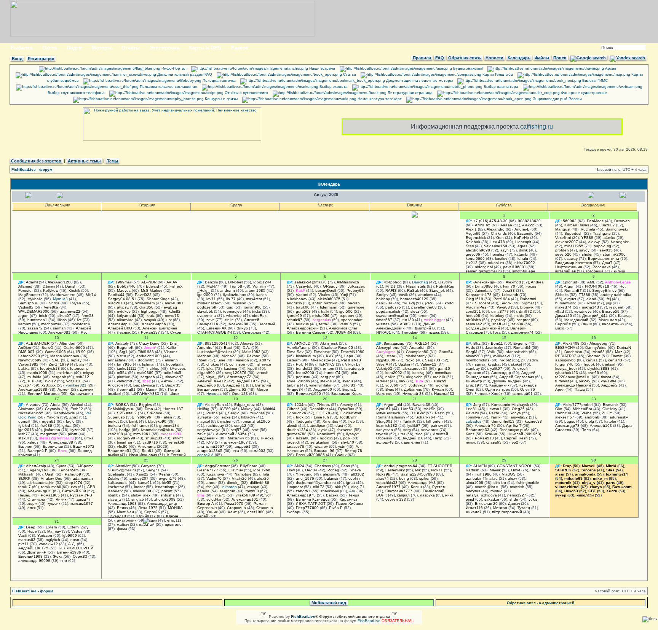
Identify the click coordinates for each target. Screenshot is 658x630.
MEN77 (212, 286)
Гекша (354, 495)
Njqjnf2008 (385, 360)
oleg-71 (357, 487)
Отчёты (130, 48)
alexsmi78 (331, 474)
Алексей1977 (388, 487)
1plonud (570, 282)
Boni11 (497, 343)
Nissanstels (416, 286)
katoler (610, 421)
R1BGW (417, 413)
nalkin (390, 377)
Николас (214, 393)
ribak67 (114, 495)
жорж (32, 503)
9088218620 (529, 221)
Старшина (236, 508)
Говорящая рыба (515, 430)
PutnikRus (445, 286)
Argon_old (393, 404)
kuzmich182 (386, 425)
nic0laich (473, 320)
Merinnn (204, 356)
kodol (449, 303)
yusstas (383, 324)
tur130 (408, 320)
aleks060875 (329, 299)
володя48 (385, 442)
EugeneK (125, 347)
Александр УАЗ (422, 482)
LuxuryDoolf (325, 290)
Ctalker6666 (74, 347)
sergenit (59, 377)
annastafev (118, 360)
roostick (293, 442)
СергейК (152, 512)
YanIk (495, 417)
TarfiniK (409, 421)
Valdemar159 (495, 246)
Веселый (267, 324)
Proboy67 (355, 290)
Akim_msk (329, 343)
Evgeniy (520, 343)
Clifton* (293, 409)
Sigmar (528, 303)
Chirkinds (499, 233)
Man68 (599, 352)
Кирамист (349, 499)
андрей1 (243, 446)
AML (591, 282)
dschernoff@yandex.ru (316, 482)
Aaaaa (506, 225)
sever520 (563, 254)
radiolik (439, 377)
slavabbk (205, 311)
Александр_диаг (162, 503)
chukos (212, 364)
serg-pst (328, 377)
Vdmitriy (259, 286)
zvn (74, 487)
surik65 (440, 381)
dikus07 (64, 315)
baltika (24, 368)
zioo (419, 434)
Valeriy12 (428, 364)
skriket (516, 364)
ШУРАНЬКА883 (145, 393)
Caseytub (304, 286)
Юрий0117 (146, 516)
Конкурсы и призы (221, 99)
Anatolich (417, 347)
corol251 (473, 311)
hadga (125, 430)
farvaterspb (354, 368)
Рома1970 (233, 503)
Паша (580, 389)
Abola (55, 404)
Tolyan (75, 303)
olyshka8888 (598, 368)
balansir (331, 478)
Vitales (324, 295)
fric (208, 487)
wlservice (234, 315)
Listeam (293, 360)
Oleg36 (518, 409)
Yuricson (44, 535)
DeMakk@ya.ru (121, 409)
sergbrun (227, 491)
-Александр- (484, 282)
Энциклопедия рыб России (557, 99)
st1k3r (23, 438)
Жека (57, 556)
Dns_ (174, 343)
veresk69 (176, 442)
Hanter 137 (173, 409)
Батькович (622, 487)
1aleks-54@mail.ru (310, 282)
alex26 (263, 478)
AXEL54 (422, 343)
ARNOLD (302, 343)
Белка (122, 508)
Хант (232, 512)
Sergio (234, 413)
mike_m (600, 478)
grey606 (473, 254)
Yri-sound (304, 474)
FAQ (439, 58)
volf (268, 495)
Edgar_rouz (244, 404)
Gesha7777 (207, 470)
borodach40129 (414, 299)
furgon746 (564, 364)
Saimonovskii (616, 229)
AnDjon (24, 347)
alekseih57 (564, 417)
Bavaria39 (421, 404)
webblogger (434, 320)
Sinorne (588, 470)
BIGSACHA (565, 347)
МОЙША (175, 508)
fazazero (345, 430)
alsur (560, 474)
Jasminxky (494, 347)
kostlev (501, 258)
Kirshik (74, 290)
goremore (356, 307)
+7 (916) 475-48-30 (490, 221)
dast (339, 425)
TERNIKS (326, 364)
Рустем (439, 487)
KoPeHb (521, 237)
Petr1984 (502, 299)
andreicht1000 (149, 356)
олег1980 (256, 512)
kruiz (151, 315)
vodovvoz (417, 385)
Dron (149, 409)
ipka (210, 368)
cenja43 (615, 360)
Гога (497, 332)
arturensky (619, 417)
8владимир (394, 343)
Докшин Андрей (507, 381)
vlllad (559, 311)
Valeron (242, 360)
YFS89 (587, 237)
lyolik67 (413, 425)
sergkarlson (320, 442)
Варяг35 (172, 385)
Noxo (410, 360)
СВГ (592, 491)
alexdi (292, 425)
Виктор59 (611, 311)
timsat (606, 377)
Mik (418, 470)
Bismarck (610, 404)
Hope (32, 531)
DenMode (595, 221)
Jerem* (150, 347)
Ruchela (588, 229)
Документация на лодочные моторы (419, 80)
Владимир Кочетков (573, 263)
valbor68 (124, 381)
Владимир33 (477, 430)
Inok (299, 417)
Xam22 (142, 474)
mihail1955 (573, 246)
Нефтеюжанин (568, 267)
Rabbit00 (563, 413)
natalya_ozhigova (481, 495)
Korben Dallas (576, 225)
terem (423, 315)
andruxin (294, 303)
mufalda (34, 377)
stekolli (326, 381)
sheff (496, 324)
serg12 (240, 425)
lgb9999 (69, 535)
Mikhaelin (26, 474)
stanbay (473, 368)
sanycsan (384, 430)
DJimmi (49, 286)
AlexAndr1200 (60, 282)
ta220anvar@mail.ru (573, 377)
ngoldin (326, 438)
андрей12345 (209, 451)
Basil (228, 347)
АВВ (91, 487)
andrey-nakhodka (616, 295)
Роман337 (150, 332)
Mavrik (495, 470)
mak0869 (145, 373)
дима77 (84, 499)
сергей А (205, 455)
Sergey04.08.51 (122, 299)
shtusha (168, 495)
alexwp (594, 242)
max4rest (254, 299)
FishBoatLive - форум (31, 169)
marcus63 (26, 540)
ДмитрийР (36, 552)
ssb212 (82, 377)
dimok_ (233, 482)
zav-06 (517, 324)
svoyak (150, 320)
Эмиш (586, 324)
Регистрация (41, 58)
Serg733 (432, 360)
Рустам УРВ (81, 495)
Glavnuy (235, 470)
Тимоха (267, 438)
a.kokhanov (297, 299)
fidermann (328, 307)
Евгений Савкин (310, 332)
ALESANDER (38, 343)
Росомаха (602, 267)
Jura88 (509, 290)
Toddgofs (304, 421)
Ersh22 (76, 409)
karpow (24, 324)
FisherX (176, 286)
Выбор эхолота (333, 86)
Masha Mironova (64, 356)
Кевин (416, 487)
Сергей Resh (516, 438)
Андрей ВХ (412, 438)
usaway (571, 258)
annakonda (585, 474)
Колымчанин (81, 393)
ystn (341, 446)
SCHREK (563, 470)
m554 (122, 373)
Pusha (212, 413)
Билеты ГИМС (594, 80)
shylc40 (347, 442)
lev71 (211, 299)
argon (23, 315)
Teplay (75, 360)
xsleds (32, 442)
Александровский (303, 328)
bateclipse (316, 425)
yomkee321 (76, 385)
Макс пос (384, 393)
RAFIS (391, 290)
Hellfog (203, 409)
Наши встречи (321, 68)
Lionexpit (523, 242)
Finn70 (509, 286)
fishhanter (140, 425)
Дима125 (563, 315)
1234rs (300, 404)
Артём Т (513, 425)
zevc (210, 320)
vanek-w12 (48, 544)
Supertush (573, 233)
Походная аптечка (218, 80)
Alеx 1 (471, 229)
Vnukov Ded (51, 478)
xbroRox (259, 315)
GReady (330, 286)
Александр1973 (301, 495)
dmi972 (525, 311)
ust (169, 320)
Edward (152, 286)
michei (225, 421)
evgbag (170, 307)
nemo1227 (516, 495)
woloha (442, 385)
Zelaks (113, 478)
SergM (471, 352)
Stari (470, 246)
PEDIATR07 (565, 356)
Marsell (589, 466)
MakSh (429, 409)
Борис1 (349, 389)
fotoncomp (79, 368)
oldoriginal (484, 267)
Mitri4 (611, 466)
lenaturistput (166, 487)
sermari (59, 328)
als (81, 364)
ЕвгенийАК (216, 328)
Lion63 (407, 409)
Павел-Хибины (349, 503)
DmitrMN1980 (352, 352)
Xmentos (330, 421)
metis (519, 315)
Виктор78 (353, 451)
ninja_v (589, 482)
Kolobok (473, 242)
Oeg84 (311, 470)
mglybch (53, 540)
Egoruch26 (296, 413)
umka (89, 438)
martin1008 (37, 373)
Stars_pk (437, 290)
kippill (252, 368)
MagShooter (29, 295)
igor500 (346, 311)
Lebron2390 (29, 356)
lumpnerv (295, 487)
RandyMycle (64, 413)
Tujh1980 (483, 474)
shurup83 (153, 438)
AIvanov (33, 404)
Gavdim (445, 282)
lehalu (522, 258)
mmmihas (443, 373)
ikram (591, 303)
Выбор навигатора (500, 86)
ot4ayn (253, 487)
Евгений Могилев (43, 393)
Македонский (576, 320)
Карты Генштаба (497, 74)
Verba (586, 413)
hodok (589, 364)
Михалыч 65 (239, 438)
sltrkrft (177, 438)
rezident (616, 307)
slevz (414, 311)
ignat (350, 482)
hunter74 (332, 373)
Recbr (494, 413)
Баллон (25, 446)
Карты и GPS (205, 48)
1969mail (123, 282)
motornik (563, 482)
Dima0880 (484, 286)
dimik (523, 250)
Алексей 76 (485, 425)
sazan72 (35, 328)
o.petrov (347, 315)
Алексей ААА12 (211, 381)
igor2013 (26, 430)
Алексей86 (238, 324)
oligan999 (206, 373)
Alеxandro (496, 229)
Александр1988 (32, 389)
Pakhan (253, 356)
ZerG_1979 (59, 364)
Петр (437, 438)
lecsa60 (303, 438)
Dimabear (322, 352)
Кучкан (438, 389)
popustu (303, 377)
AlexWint (123, 466)
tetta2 (324, 324)
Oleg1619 (474, 299)
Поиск (559, 58)
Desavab (622, 221)
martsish (517, 487)
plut (354, 373)
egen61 (49, 421)
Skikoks (562, 295)
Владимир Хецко (347, 393)
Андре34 (295, 389)
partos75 (393, 307)
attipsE (123, 307)
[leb (351, 421)
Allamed (25, 286)
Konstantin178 (479, 295)
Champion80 (417, 352)
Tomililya (473, 417)
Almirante (26, 409)
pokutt (166, 491)
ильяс (471, 442)
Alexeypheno (387, 347)
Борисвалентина (603, 258)
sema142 (474, 324)
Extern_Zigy (77, 527)
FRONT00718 (597, 286)
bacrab (354, 303)
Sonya (515, 413)
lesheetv (115, 491)
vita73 (220, 495)
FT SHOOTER (440, 466)
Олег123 (240, 393)
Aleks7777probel (578, 404)
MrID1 (390, 286)
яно (64, 560)
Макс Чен (125, 512)
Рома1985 (50, 495)
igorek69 (294, 315)
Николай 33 (413, 393)
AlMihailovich (348, 282)
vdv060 (391, 385)
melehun (65, 373)
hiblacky (248, 417)
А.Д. (72, 544)
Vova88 (503, 307)
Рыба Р (336, 508)
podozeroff (206, 307)
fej (609, 299)
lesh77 (24, 434)
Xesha (164, 474)
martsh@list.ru (487, 487)
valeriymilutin (320, 385)
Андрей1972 (248, 381)
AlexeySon (214, 404)
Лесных (124, 332)
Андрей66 (206, 385)
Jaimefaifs (483, 290)
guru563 (303, 311)
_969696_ (144, 417)
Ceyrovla (52, 409)
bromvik (526, 307)
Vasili (22, 535)
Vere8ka (51, 307)
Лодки (74, 48)
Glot (558, 409)
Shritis (54, 303)
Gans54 (446, 352)
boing (404, 478)
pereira (203, 491)
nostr (74, 540)
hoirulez (497, 254)
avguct (570, 299)
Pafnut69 (73, 474)
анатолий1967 (210, 446)
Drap (567, 466)
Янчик (61, 499)
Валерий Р (37, 451)
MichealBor (582, 409)
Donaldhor (319, 409)
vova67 (24, 385)
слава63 (493, 442)
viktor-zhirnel (567, 487)
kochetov (116, 487)
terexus (302, 324)
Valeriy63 (384, 368)
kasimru (230, 368)
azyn (504, 250)
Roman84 (521, 347)
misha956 (320, 315)
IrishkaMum (306, 356)
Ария (559, 389)
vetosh (262, 373)
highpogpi (149, 311)
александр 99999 (34, 560)
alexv (512, 478)
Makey (246, 409)
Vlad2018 (116, 303)
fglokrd (24, 425)
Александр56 (154, 324)
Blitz (477, 343)
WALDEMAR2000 (34, 311)
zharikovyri (330, 491)
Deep (30, 527)
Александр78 (567, 425)
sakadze (491, 499)
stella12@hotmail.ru (56, 438)
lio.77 (231, 299)
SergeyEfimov (604, 290)
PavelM (472, 413)
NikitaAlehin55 (30, 413)
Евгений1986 (69, 552)
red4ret (382, 381)
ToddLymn (348, 417)
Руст (85, 332)
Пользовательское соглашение (168, 86)
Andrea (537, 282)
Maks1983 (251, 352)
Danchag (420, 282)
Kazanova (215, 474)
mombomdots (477, 360)
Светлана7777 (398, 491)
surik (419, 381)
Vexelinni (563, 237)
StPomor (154, 413)
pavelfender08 (424, 307)
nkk (338, 487)
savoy (584, 250)
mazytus (473, 491)
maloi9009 (142, 491)
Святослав (251, 332)
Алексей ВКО (120, 328)
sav (402, 381)
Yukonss (257, 413)
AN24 (299, 466)
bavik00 (303, 307)
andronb (592, 417)
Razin (440, 413)
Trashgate (602, 233)
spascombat (352, 320)
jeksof (610, 364)
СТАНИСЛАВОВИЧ (214, 332)
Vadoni (302, 295)
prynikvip (498, 320)
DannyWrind (596, 347)
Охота (49, 48)
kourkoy (497, 315)
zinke (229, 320)
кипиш (619, 271)
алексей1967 (236, 442)
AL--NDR (149, 282)
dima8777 (500, 311)
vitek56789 (245, 495)
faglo (70, 421)
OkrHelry (609, 409)
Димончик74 (522, 332)
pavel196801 (514, 267)
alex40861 (174, 303)
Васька (332, 495)
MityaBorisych (388, 413)
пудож (434, 332)
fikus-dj (408, 303)
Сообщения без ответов (36, 161)
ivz (79, 320)
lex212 (472, 263)
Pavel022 (143, 295)
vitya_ (211, 377)
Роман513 (484, 438)
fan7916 (124, 364)
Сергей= (563, 324)
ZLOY (607, 413)
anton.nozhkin (324, 303)
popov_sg (602, 246)
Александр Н (119, 324)
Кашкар (625, 315)
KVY (330, 356)
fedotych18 (50, 368)
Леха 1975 (148, 508)
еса (236, 451)
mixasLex (496, 263)
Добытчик (413, 389)
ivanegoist (620, 242)
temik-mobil (51, 487)
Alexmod (513, 282)
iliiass (62, 320)
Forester (25, 290)
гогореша (595, 271)
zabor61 (303, 491)
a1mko (609, 237)
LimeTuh (321, 417)
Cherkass (323, 466)
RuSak (413, 290)
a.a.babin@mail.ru (482, 478)
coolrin (354, 478)
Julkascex (356, 286)
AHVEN (480, 466)
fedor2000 (305, 373)
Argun (569, 286)
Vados (76, 531)
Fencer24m (68, 470)
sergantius (322, 320)
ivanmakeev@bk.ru (157, 430)
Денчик (86, 389)
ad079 (265, 360)
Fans (345, 466)
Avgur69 (473, 233)
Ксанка (491, 434)
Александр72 (239, 377)
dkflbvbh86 (259, 482)
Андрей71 (235, 385)
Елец (62, 451)
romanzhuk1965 (255, 421)
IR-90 (81, 352)
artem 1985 (255, 290)
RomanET (573, 290)
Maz (618, 352)
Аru (352, 491)
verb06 (346, 324)
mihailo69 (573, 478)
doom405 (146, 360)
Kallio (171, 347)
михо (559, 328)
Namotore (243, 474)
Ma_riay (54, 531)
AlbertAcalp (36, 466)
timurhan (124, 442)
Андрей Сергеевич (516, 377)
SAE (56, 360)
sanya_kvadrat (488, 364)
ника (449, 495)
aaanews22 (70, 311)
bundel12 (304, 368)
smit (255, 430)
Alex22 (528, 225)
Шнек (174, 393)
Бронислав (53, 446)
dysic (322, 430)
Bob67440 (126, 286)
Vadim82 (26, 307)
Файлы (542, 58)
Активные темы (84, 161)
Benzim (211, 282)
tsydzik (382, 434)
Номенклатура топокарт (379, 99)
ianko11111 (126, 368)
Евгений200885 (310, 455)
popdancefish (388, 311)
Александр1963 (122, 503)
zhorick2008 (165, 499)
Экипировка (164, 48)
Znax (73, 417)
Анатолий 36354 (231, 434)
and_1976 (305, 478)
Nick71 (437, 470)
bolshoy (383, 299)
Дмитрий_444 (595, 315)
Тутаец (523, 508)
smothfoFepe (523, 271)
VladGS (509, 474)
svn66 (593, 373)
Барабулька (144, 385)
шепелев (412, 442)
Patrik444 (116, 295)
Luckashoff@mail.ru (214, 352)
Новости (494, 58)
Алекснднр (501, 373)
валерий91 (523, 393)
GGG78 (323, 413)
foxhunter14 (617, 474)
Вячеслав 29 (486, 503)
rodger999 (126, 438)
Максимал (608, 320)
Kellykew (50, 290)
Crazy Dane (149, 343)
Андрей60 (322, 389)
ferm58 (87, 315)
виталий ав (565, 271)
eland (591, 299)
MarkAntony (416, 356)
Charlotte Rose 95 (337, 347)
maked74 (563, 307)
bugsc (569, 421)
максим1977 (81, 503)
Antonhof (205, 347)
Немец (24, 495)
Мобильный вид (328, 602)
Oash (49, 474)
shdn (513, 499)
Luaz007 (607, 225)
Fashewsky (395, 470)
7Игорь (323, 404)
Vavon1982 (28, 364)
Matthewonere (62, 295)
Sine (221, 360)
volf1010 (73, 381)
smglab (137, 499)
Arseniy (346, 404)
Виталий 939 (74, 491)
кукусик (54, 503)
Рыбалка (21, 48)
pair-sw (437, 425)
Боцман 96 (324, 451)
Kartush (472, 470)
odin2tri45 (172, 373)
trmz (200, 495)
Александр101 (245, 499)
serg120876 (235, 373)
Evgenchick (476, 237)
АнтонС (168, 381)
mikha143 (590, 307)
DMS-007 (26, 352)
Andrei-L (521, 229)
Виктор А (205, 503)
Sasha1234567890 (418, 474)
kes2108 (115, 434)
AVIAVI (172, 282)
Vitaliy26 (239, 478)
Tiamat (617, 356)
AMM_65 (482, 225)
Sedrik (505, 303)
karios (261, 295)
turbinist (562, 381)
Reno (535, 470)
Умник (211, 512)
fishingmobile (527, 482)
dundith (25, 421)
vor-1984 (608, 381)
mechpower (51, 324)
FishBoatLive (369, 621)
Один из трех (497, 389)
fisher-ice (263, 364)
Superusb (116, 417)
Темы (112, 161)
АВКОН (406, 324)
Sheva (355, 470)
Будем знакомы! (467, 68)
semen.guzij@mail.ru (484, 271)
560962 (570, 221)
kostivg (418, 373)
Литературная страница (409, 93)
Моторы (102, 48)
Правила (422, 58)
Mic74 (91, 295)
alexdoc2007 (566, 242)
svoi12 (50, 381)
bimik (133, 421)
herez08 (473, 315)
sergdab (148, 377)
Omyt (515, 470)
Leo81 (471, 409)
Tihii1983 (146, 352)
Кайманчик (499, 385)
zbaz (146, 381)
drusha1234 (297, 430)
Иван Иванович (143, 455)
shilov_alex (140, 495)
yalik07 (496, 368)
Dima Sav (295, 352)
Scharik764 (425, 417)
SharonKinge (158, 299)
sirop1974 (73, 482)
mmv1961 (141, 434)
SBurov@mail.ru (122, 470)
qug (230, 307)
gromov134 (169, 425)
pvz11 (23, 544)
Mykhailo (35, 299)
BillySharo (248, 466)
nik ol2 (505, 360)
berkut (113, 421)
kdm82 (174, 311)
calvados (473, 421)
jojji (609, 303)
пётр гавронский (507, 512)
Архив (610, 68)
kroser (139, 487)
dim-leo (500, 482)
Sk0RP (24, 478)
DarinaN (624, 347)
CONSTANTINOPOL (514, 466)
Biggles (145, 404)
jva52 (429, 303)
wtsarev (321, 446)
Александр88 (61, 442)
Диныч (514, 503)
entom (328, 368)
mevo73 (172, 315)
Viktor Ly (352, 364)
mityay (88, 373)
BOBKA (122, 404)
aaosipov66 (565, 360)
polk (346, 438)
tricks (256, 311)
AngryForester (217, 466)
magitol (203, 421)
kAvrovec (178, 368)
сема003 (257, 451)
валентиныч (613, 324)
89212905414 (217, 343)
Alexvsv (247, 343)
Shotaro (593, 356)
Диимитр (474, 381)
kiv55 (166, 482)
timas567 (384, 320)
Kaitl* (300, 290)
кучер (560, 495)
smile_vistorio (298, 381)
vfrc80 (122, 446)
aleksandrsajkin (40, 482)
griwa (67, 425)
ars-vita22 (519, 417)
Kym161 (383, 409)
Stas (610, 470)
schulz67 (294, 320)
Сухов (175, 332)
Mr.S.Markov (151, 290)
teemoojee (232, 311)
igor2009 (205, 295)
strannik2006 (614, 254)
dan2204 (384, 303)
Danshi (71, 286)
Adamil (32, 282)
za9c (201, 434)
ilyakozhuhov (234, 295)
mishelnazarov (209, 303)
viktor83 (348, 385)
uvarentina (206, 315)
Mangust (562, 229)
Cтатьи (349, 74)
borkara (114, 425)
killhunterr (434, 421)
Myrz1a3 (60, 299)
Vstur (121, 356)
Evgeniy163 (37, 470)
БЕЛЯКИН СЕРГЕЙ (76, 548)
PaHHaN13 (351, 360)
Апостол (115, 385)
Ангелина (147, 446)
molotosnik (81, 324)
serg (407, 430)
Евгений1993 (30, 556)
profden (562, 250)
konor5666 (475, 258)
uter (401, 434)
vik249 (585, 381)
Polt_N (302, 364)
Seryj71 (153, 470)
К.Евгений (176, 455)
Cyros (61, 466)
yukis (533, 499)
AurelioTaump (299, 347)
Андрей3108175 (33, 548)
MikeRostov (321, 360)
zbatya (596, 487)
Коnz (470, 434)
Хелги (611, 491)
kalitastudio (118, 482)
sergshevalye (208, 430)
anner (211, 482)
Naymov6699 (30, 360)
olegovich (414, 377)
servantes (429, 430)
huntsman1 (37, 320)
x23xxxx (49, 385)
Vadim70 (214, 478)
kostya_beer (566, 368)
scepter (523, 320)
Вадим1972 (83, 446)
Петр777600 (307, 508)
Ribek (202, 360)
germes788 (297, 434)
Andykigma (386, 352)
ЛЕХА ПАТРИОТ (311, 503)
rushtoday (215, 425)
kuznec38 (533, 421)
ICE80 (225, 409)
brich (43, 315)
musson (239, 303)
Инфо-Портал (173, 68)
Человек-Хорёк (488, 393)
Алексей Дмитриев (159, 328)
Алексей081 (59, 332)
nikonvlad (125, 320)
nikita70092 (524, 263)
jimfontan (52, 430)
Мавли (152, 389)
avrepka (204, 417)
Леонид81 (126, 389)
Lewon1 (494, 409)
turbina (293, 385)
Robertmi (528, 299)
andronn (227, 290)
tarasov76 (295, 446)
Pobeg (333, 470)
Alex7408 (571, 343)
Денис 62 (237, 389)
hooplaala (175, 364)
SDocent (482, 303)
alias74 (382, 478)
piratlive (123, 377)
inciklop (153, 368)
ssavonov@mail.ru (392, 315)
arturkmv (425, 295)
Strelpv (382, 295)
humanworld (566, 303)
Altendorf (67, 343)
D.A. (246, 347)
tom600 (252, 491)
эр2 (515, 442)
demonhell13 (503, 421)
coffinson (237, 364)
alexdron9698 (478, 250)
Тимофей (409, 332)
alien (168, 417)
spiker (424, 478)
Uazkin (404, 364)
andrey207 (139, 478)
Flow (291, 470)
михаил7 (474, 512)
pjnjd (470, 499)
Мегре (262, 389)
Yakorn (53, 417)
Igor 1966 (261, 470)
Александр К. (39, 491)
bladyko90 (157, 421)
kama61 (145, 482)
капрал (403, 495)
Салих (341, 455)
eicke (226, 417)
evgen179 (168, 478)
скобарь (294, 512)
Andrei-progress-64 (400, 466)
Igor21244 (262, 282)
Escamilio (525, 233)
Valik (491, 352)
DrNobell (235, 282)
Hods (470, 347)
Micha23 (229, 356)
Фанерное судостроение (583, 93)
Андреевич (207, 438)
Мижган (500, 508)
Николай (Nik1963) (524, 434)
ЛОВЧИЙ (343, 332)
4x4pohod (393, 282)
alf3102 (357, 474)
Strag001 (384, 421)
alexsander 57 (415, 368)
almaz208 (474, 356)
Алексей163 (601, 425)
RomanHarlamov (390, 417)
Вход (17, 58)
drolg (589, 421)
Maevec (124, 290)
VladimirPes (476, 307)
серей (202, 516)
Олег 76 (527, 389)
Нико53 (571, 491)
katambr (521, 254)
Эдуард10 (117, 516)
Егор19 (472, 385)
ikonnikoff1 (326, 434)
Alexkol (76, 404)
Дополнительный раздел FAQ (184, 74)
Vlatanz (170, 352)
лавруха (427, 495)
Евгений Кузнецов (312, 499)
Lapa (348, 356)
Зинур (242, 328)
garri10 (444, 368)
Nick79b (383, 474)
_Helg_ (203, 290)
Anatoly (122, 343)
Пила (586, 430)
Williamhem (145, 303)
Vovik (403, 295)
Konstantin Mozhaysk (510, 404)
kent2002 (393, 373)
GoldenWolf (350, 413)
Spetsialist (117, 474)
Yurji (344, 295)
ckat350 (146, 307)
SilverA (382, 364)
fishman (149, 364)
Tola (265, 474)
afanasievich (517, 352)
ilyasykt (352, 434)
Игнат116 (474, 508)
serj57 (236, 430)
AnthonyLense (618, 282)
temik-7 (24, 487)
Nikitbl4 (269, 409)
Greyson (148, 466)
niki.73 (318, 487)
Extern (51, 527)
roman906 (253, 307)
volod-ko (213, 499)
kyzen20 (77, 430)
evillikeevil (501, 356)
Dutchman (573, 352)
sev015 (606, 250)
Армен (63, 389)
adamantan (83, 478)
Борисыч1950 (308, 393)
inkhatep (229, 487)
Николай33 (444, 393)
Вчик (389, 389)
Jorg (477, 404)
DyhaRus (346, 409)
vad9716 (150, 442)
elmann (171, 360)
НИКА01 (383, 332)
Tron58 (236, 286)
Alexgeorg (598, 343)
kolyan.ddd (126, 315)
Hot (623, 286)
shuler (587, 254)
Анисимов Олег (343, 328)
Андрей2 (609, 385)
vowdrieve (583, 311)
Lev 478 (497, 242)
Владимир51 (119, 451)
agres (522, 246)
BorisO (47, 347)
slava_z (114, 499)
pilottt (72, 434)
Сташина (264, 508)
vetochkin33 (387, 482)
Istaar (390, 356)
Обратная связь (464, 58)
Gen (500, 237)
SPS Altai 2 (127, 413)
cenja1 (592, 360)
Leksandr (510, 295)
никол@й (585, 495)
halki (325, 311)
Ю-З (210, 442)
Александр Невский (573, 385)
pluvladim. (530, 360)
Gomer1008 (55, 352)
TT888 (584, 295)
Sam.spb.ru (28, 303)
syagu (347, 381)
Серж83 (80, 556)
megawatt (48, 434)
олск (31, 508)
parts (610, 482)
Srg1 (123, 352)
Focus (530, 286)
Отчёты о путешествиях (246, 93)
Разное (239, 48)
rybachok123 (566, 373)
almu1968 (474, 482)
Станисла (36, 499)
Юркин (172, 516)
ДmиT (607, 263)
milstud (496, 491)
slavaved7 (174, 377)
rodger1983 (171, 434)
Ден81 (147, 451)
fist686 (46, 425)
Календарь (519, 58)
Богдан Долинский (483, 328)
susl (30, 381)
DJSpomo (85, 466)
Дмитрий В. (425, 328)
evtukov (124, 311)
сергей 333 (395, 499)
